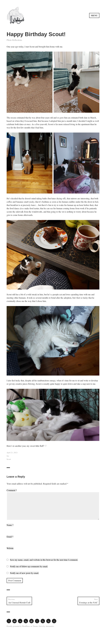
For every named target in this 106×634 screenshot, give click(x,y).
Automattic (50, 626)
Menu (94, 15)
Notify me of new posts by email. (24, 573)
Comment (12, 490)
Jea (8, 456)
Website (10, 548)
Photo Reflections (14, 39)
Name (10, 525)
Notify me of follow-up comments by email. (29, 566)
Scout (9, 459)
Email (10, 536)
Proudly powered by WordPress (18, 626)
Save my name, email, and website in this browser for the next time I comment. (44, 559)
